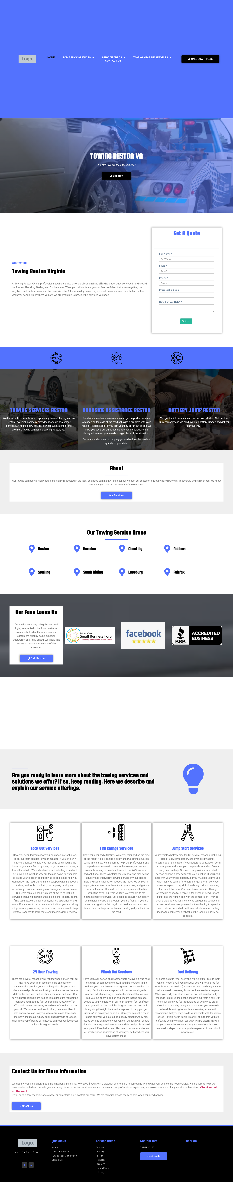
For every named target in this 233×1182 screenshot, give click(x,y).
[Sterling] (32, 572)
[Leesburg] (122, 572)
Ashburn (180, 548)
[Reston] (32, 549)
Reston (43, 548)
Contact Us (113, 60)
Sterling (44, 572)
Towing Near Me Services (150, 57)
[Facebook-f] (24, 1165)
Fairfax (179, 572)
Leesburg (135, 572)
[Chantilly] (122, 549)
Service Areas (112, 57)
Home (51, 57)
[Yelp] (31, 1165)
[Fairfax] (167, 572)
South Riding (93, 572)
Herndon (89, 548)
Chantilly (135, 548)
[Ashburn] (167, 549)
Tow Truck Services (77, 57)
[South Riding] (77, 572)
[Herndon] (77, 549)
